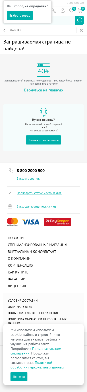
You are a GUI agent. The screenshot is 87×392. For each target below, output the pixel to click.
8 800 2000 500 (75, 2)
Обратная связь (20, 307)
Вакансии (16, 279)
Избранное (71, 10)
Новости (16, 237)
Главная (15, 30)
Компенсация (20, 265)
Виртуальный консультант (32, 251)
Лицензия (17, 285)
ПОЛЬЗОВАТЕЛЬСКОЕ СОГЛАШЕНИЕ (33, 313)
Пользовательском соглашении (35, 351)
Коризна (80, 10)
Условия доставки (23, 300)
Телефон (54, 10)
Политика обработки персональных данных (37, 321)
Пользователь (62, 10)
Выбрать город (19, 15)
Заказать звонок (28, 178)
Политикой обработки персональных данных (37, 365)
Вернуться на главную (43, 90)
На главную (82, 30)
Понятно (19, 376)
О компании (19, 258)
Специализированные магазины (37, 244)
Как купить (18, 272)
